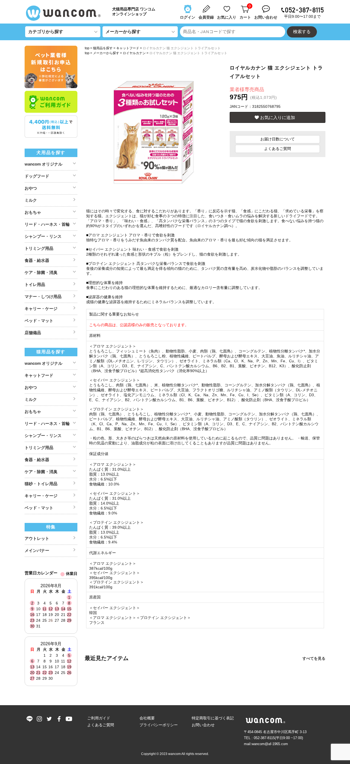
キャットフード (127, 48)
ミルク (31, 200)
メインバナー (37, 550)
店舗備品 (33, 332)
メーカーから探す (106, 53)
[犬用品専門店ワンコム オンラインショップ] (66, 13)
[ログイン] (188, 6)
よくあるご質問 (277, 148)
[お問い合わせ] (266, 6)
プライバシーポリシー (158, 725)
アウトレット (37, 538)
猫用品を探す (103, 48)
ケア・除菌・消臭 (41, 272)
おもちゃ (33, 212)
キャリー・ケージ (41, 308)
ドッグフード (37, 176)
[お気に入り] (227, 6)
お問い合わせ (203, 725)
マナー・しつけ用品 (43, 296)
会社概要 (147, 718)
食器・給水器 (37, 260)
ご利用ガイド (98, 718)
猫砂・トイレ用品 (41, 483)
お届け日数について (277, 139)
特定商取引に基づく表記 (213, 718)
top (87, 48)
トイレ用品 (35, 284)
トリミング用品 (39, 248)
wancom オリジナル (43, 164)
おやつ (31, 188)
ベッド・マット (39, 320)
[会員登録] (206, 6)
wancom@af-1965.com (270, 744)
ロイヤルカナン (134, 53)
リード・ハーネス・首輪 (47, 224)
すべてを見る (313, 658)
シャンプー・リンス (43, 236)
